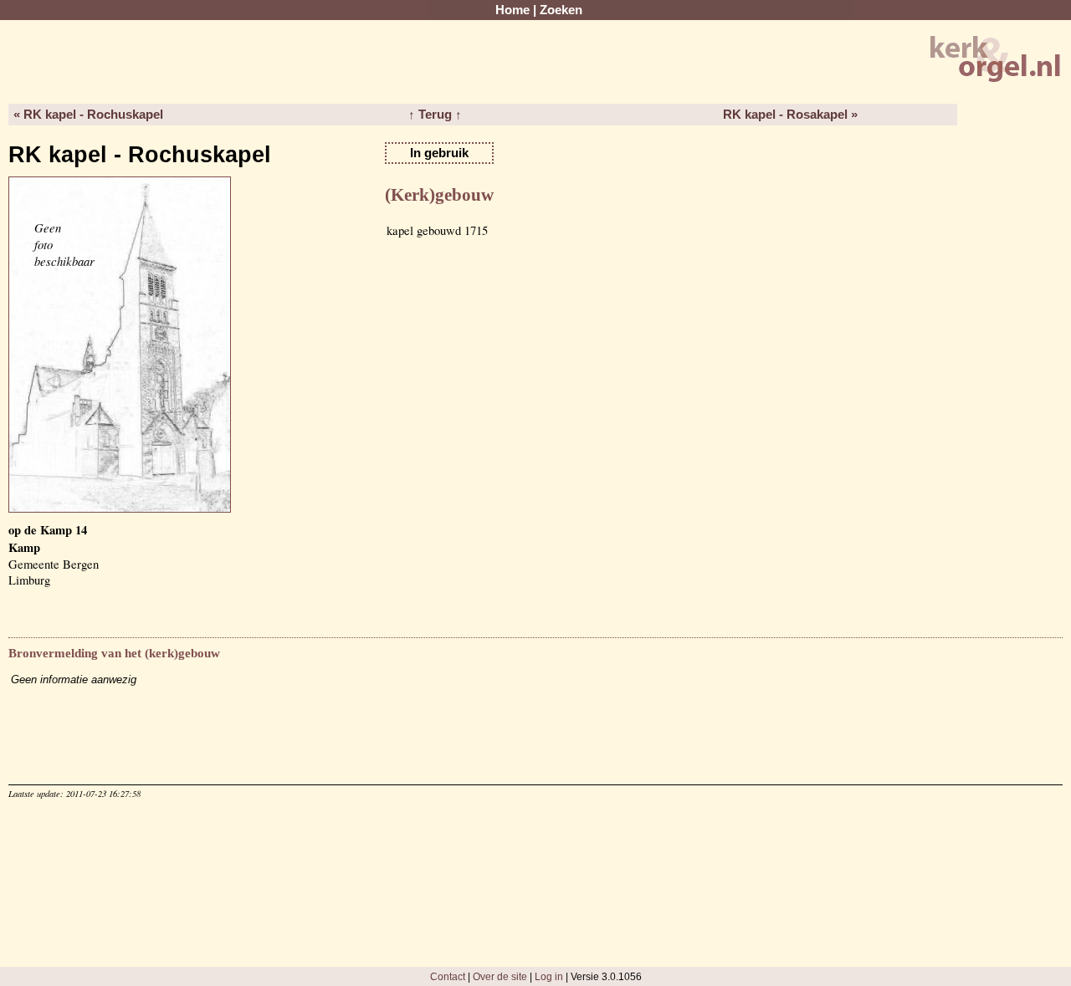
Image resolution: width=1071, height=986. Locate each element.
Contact (447, 976)
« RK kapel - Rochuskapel (88, 114)
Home (512, 10)
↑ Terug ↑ (435, 114)
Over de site (500, 976)
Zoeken (561, 10)
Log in (549, 976)
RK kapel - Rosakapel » (790, 114)
